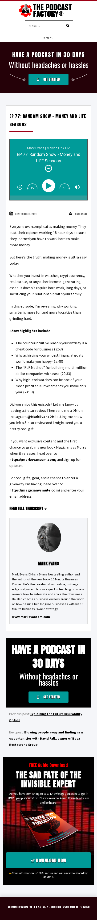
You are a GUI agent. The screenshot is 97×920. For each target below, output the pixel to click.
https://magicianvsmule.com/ (34, 490)
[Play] (49, 185)
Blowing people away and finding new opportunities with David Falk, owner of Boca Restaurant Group (46, 738)
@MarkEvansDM (41, 416)
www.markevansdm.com (31, 617)
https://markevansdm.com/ (32, 459)
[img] (48, 168)
